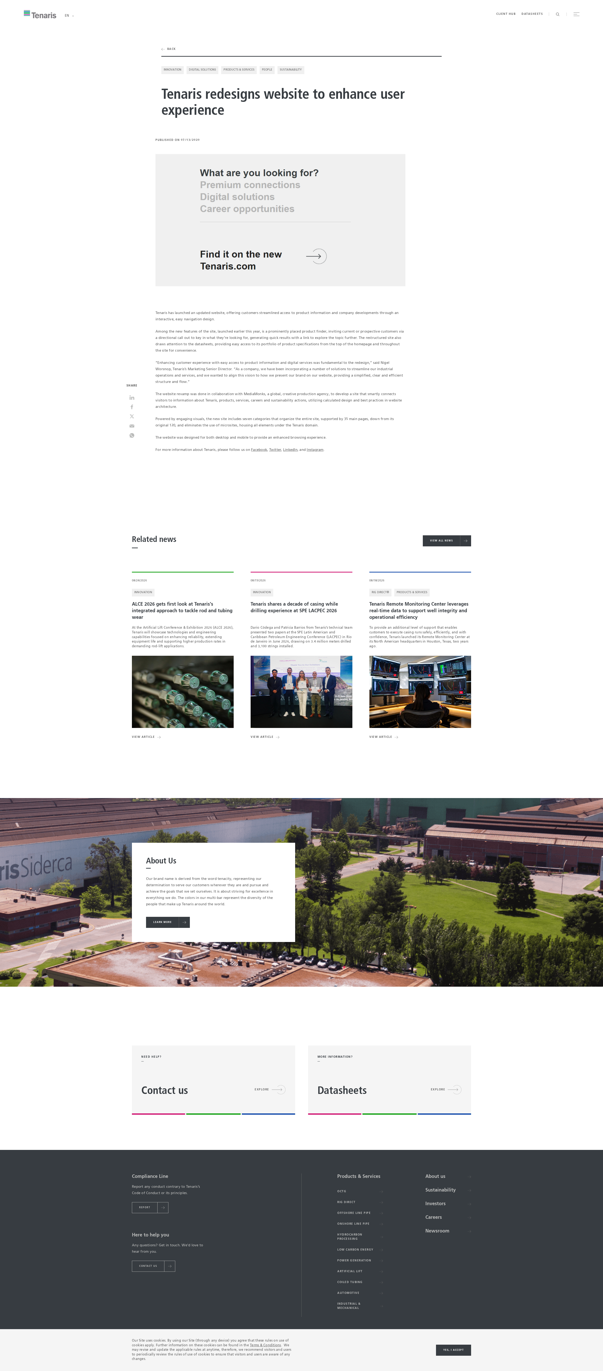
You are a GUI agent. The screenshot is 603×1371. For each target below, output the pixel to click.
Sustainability (291, 69)
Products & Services (239, 69)
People (267, 69)
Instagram (315, 450)
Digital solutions (202, 69)
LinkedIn (290, 450)
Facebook (259, 450)
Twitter (275, 450)
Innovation (173, 69)
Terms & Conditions (265, 1345)
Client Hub (506, 14)
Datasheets (532, 14)
